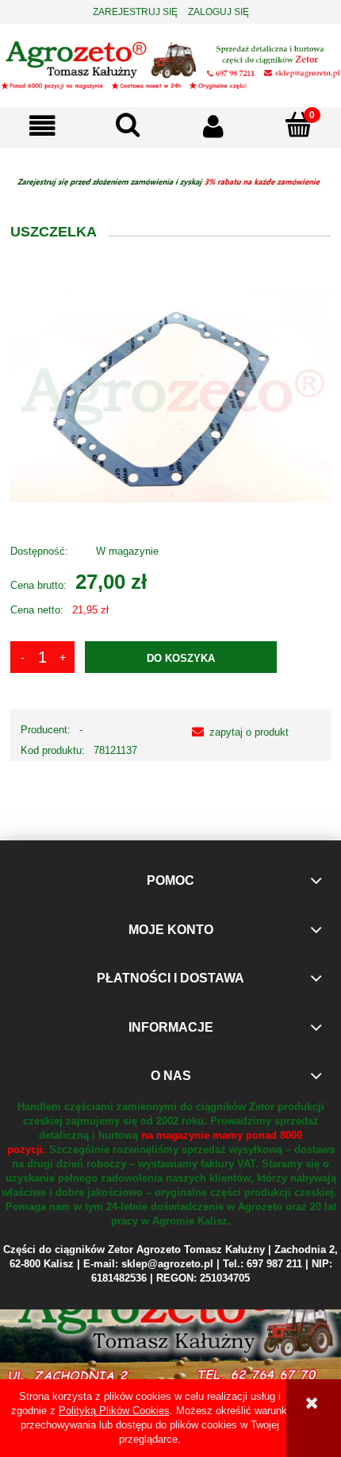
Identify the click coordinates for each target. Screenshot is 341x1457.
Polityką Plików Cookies (114, 1411)
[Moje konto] (213, 125)
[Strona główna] (170, 64)
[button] (43, 125)
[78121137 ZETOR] (170, 395)
